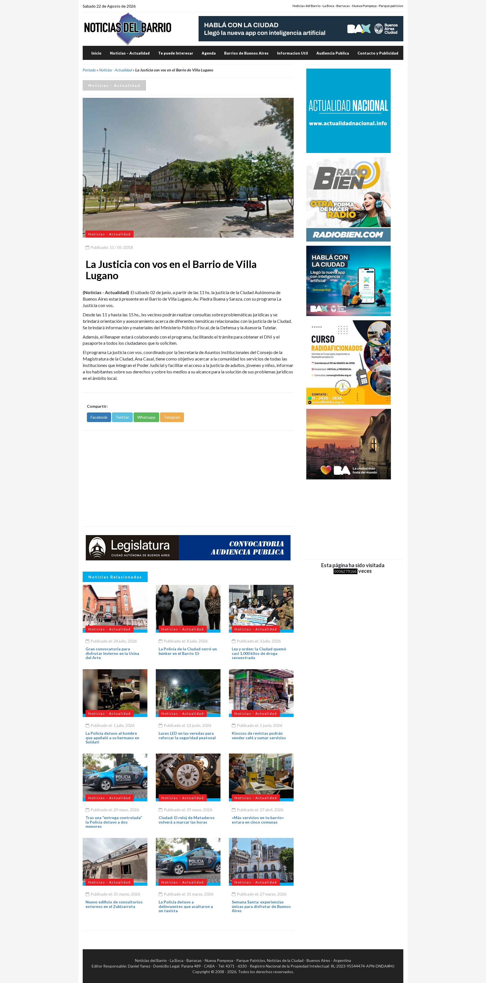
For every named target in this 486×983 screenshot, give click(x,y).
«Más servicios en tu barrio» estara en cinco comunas (258, 819)
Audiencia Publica (332, 53)
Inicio (96, 53)
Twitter (122, 417)
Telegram (172, 417)
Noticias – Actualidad (130, 53)
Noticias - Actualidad (115, 69)
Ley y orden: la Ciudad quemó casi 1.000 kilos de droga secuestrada (259, 653)
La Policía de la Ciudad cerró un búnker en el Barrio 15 (188, 650)
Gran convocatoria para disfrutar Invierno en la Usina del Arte (112, 653)
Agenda (209, 53)
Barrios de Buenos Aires (246, 53)
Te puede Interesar (175, 53)
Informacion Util (292, 53)
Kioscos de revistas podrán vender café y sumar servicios (259, 735)
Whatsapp (146, 417)
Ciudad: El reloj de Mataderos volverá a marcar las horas (187, 819)
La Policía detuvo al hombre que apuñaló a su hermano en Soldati (112, 737)
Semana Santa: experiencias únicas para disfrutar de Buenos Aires (261, 906)
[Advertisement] (188, 478)
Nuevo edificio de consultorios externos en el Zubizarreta (114, 903)
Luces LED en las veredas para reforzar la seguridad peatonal (187, 735)
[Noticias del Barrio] (128, 28)
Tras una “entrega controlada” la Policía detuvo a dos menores (114, 822)
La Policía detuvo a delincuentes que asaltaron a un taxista (186, 906)
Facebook (99, 417)
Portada (89, 69)
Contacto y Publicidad (377, 53)
